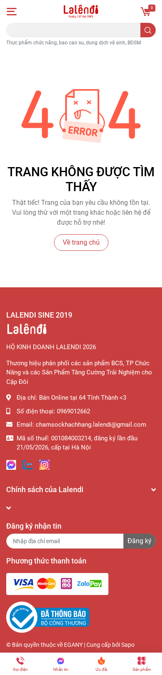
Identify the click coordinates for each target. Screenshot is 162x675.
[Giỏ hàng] (145, 12)
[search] (148, 30)
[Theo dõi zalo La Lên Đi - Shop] (28, 464)
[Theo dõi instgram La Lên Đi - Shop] (44, 464)
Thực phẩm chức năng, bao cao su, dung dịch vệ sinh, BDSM (73, 43)
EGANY (73, 644)
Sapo (128, 644)
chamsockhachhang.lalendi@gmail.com (91, 424)
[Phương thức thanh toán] (57, 584)
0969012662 (73, 411)
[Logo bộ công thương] (47, 617)
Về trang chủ (81, 242)
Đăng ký (140, 541)
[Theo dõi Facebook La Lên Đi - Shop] (11, 464)
